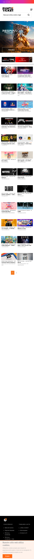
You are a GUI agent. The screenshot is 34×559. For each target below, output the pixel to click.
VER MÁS (11, 50)
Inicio (4, 2)
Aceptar (7, 556)
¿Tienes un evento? (24, 527)
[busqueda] (28, 14)
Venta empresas (23, 530)
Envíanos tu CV (23, 533)
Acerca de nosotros (9, 527)
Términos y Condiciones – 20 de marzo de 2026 (9, 539)
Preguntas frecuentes (9, 530)
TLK (9, 2)
